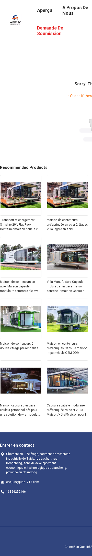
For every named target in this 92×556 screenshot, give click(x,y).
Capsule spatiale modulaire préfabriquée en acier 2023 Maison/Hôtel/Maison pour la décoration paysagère (67, 410)
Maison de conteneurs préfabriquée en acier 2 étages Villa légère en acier (67, 224)
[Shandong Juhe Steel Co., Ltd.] (15, 20)
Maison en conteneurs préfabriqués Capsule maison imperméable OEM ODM (67, 348)
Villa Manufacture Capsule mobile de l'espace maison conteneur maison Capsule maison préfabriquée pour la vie (66, 286)
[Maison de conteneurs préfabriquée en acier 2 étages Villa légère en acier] (67, 214)
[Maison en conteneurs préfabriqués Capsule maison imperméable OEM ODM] (67, 338)
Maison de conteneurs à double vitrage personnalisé (19, 346)
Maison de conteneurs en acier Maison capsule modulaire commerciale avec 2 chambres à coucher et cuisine (20, 286)
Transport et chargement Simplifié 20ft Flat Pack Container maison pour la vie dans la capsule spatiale (20, 224)
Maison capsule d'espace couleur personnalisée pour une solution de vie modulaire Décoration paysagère (20, 410)
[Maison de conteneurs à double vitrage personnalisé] (20, 338)
